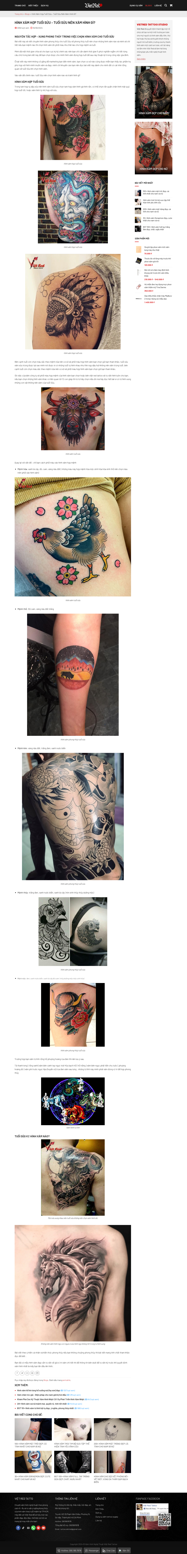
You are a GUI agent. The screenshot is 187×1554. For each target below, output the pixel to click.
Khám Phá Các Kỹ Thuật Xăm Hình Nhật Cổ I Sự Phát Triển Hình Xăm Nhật (58, 1399)
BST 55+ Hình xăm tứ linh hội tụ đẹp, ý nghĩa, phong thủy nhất (53, 1408)
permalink (66, 1380)
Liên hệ (158, 5)
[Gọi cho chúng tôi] (33, 1527)
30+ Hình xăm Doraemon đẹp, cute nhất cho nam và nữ (32, 1477)
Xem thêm (141, 59)
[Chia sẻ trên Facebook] (17, 1373)
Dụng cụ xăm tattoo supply (106, 1516)
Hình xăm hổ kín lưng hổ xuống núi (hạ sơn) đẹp (46, 1390)
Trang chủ (20, 5)
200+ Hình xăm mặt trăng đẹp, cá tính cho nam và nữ (111, 1445)
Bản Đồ (126, 1550)
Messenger (94, 1550)
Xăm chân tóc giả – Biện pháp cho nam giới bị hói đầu (49, 1394)
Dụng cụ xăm (136, 5)
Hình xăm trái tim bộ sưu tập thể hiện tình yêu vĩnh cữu (71, 1445)
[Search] (165, 5)
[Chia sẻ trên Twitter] (22, 1373)
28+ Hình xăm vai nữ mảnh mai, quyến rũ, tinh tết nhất (49, 1403)
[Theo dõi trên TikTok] (23, 1527)
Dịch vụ (44, 5)
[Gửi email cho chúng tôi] (28, 1527)
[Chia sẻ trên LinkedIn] (37, 1373)
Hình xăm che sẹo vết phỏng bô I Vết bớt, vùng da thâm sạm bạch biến (111, 1479)
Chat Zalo (110, 1550)
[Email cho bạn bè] (27, 1373)
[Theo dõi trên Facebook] (18, 1527)
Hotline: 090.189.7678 (71, 1550)
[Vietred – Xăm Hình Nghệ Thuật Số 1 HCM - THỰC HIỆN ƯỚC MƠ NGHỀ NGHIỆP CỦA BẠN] (93, 5)
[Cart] (171, 5)
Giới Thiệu (99, 1509)
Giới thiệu (33, 5)
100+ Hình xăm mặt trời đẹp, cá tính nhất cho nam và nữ (31, 1445)
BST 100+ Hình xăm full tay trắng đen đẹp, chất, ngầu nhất (71, 1477)
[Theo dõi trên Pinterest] (38, 1527)
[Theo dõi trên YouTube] (43, 1527)
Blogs (148, 5)
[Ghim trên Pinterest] (32, 1373)
